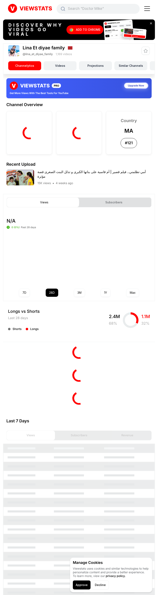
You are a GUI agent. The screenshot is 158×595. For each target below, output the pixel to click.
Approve (82, 585)
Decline (100, 585)
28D (52, 292)
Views (44, 202)
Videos (60, 65)
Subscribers (113, 202)
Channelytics (24, 65)
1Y (105, 292)
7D (24, 292)
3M (79, 292)
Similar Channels (131, 65)
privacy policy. (116, 576)
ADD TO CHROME (88, 29)
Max (133, 292)
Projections (95, 65)
